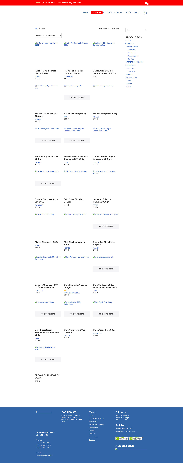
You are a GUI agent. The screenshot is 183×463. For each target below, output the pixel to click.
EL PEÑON (97, 162)
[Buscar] (145, 30)
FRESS (95, 205)
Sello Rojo (67, 336)
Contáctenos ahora (96, 418)
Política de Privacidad (123, 428)
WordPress (59, 461)
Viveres (128, 81)
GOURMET (39, 205)
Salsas (128, 87)
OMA (95, 291)
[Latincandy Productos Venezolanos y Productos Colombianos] (40, 13)
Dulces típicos (133, 56)
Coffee (129, 84)
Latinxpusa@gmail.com (44, 455)
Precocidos (130, 68)
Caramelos (132, 50)
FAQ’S (128, 12)
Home (85, 12)
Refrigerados (130, 65)
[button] (103, 12)
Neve (37, 461)
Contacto (137, 12)
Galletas (131, 59)
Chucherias (129, 44)
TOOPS (38, 119)
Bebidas (128, 40)
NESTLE (67, 248)
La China (38, 162)
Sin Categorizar (131, 77)
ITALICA (96, 248)
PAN (65, 77)
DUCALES (39, 291)
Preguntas (93, 421)
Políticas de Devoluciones (125, 431)
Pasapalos (131, 71)
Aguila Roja (97, 333)
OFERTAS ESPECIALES (134, 62)
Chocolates (132, 53)
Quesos (129, 74)
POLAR (37, 77)
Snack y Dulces (132, 47)
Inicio (36, 29)
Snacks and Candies (96, 425)
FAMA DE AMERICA (72, 293)
